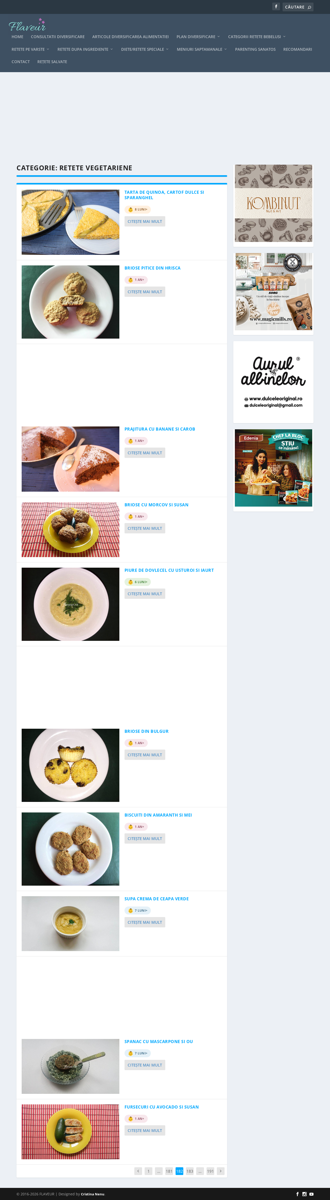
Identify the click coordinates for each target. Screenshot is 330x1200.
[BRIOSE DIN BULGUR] (70, 765)
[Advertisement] (165, 118)
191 (210, 1171)
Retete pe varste (28, 49)
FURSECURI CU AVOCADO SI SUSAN (162, 1107)
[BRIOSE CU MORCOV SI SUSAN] (70, 529)
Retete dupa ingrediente (82, 49)
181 (169, 1171)
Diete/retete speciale (142, 49)
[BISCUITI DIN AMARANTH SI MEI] (70, 849)
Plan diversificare (196, 37)
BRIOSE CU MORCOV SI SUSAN (157, 505)
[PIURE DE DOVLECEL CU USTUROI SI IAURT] (70, 604)
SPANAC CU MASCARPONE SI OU (159, 1041)
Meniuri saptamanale (199, 49)
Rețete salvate (52, 62)
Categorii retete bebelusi (254, 37)
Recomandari (297, 49)
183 (189, 1171)
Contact (21, 62)
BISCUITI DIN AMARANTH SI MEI (158, 815)
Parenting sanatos (255, 49)
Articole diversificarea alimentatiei (130, 37)
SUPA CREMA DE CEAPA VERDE (157, 899)
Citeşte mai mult (145, 221)
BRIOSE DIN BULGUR (147, 731)
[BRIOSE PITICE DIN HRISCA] (70, 302)
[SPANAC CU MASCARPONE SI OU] (70, 1066)
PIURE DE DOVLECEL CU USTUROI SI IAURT (169, 570)
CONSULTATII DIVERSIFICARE (58, 37)
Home (17, 37)
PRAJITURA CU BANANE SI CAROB (160, 429)
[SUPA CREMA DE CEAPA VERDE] (70, 923)
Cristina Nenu (92, 1194)
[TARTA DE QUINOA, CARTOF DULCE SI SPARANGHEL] (70, 222)
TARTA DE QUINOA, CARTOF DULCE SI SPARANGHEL (164, 194)
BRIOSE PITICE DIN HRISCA (153, 268)
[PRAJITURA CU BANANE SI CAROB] (70, 459)
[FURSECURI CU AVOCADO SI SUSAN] (70, 1131)
